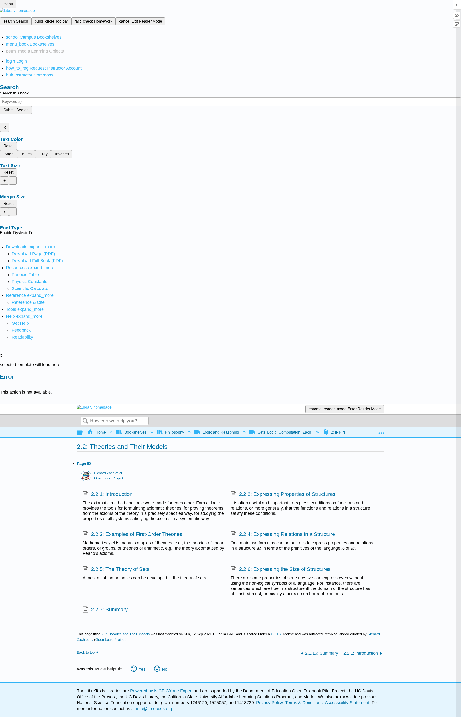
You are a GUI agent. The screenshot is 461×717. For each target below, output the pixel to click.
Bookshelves (135, 432)
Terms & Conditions (304, 702)
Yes (142, 669)
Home (101, 432)
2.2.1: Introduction (112, 494)
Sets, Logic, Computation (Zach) (285, 432)
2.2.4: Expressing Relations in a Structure (287, 534)
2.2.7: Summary (109, 609)
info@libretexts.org (153, 708)
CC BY (277, 634)
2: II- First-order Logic (349, 432)
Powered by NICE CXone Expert (162, 690)
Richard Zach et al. (108, 473)
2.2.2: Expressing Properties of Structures (287, 494)
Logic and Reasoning (221, 432)
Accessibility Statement (347, 702)
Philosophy (174, 432)
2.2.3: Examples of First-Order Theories (136, 534)
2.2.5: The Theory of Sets (120, 569)
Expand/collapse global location (381, 431)
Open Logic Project (108, 478)
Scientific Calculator (31, 288)
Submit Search (16, 110)
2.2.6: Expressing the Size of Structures (285, 569)
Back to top (86, 652)
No (164, 669)
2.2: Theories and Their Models (125, 634)
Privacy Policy (269, 702)
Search (85, 421)
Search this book (14, 93)
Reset (8, 146)
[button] (21, 330)
